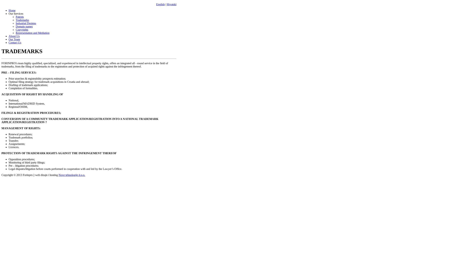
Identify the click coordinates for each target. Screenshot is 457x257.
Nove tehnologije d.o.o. (72, 175)
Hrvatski (171, 4)
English (160, 4)
